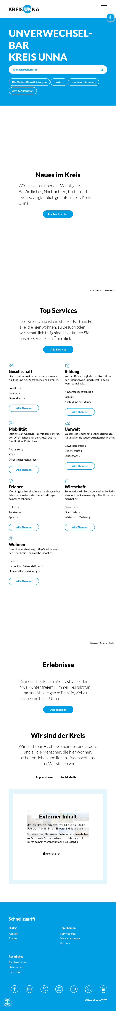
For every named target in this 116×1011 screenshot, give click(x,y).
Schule (68, 396)
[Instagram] (29, 989)
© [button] (3, 159)
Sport (12, 517)
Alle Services (58, 349)
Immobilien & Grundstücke (24, 566)
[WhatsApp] (88, 989)
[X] (44, 989)
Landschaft (71, 455)
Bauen (12, 561)
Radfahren (15, 449)
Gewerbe (70, 507)
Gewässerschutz (74, 445)
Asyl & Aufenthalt (23, 90)
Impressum (15, 972)
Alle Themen (24, 408)
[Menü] (103, 9)
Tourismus (15, 512)
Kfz (11, 454)
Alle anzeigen (58, 709)
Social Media (68, 777)
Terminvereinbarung (83, 82)
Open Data (71, 512)
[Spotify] (74, 989)
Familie (13, 393)
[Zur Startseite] (32, 9)
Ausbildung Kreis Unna (78, 401)
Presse (13, 938)
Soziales (13, 388)
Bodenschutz (72, 450)
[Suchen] (101, 70)
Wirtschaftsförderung (77, 517)
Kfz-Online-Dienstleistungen (29, 82)
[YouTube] (59, 989)
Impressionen (44, 777)
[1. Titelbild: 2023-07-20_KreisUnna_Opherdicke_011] (58, 159)
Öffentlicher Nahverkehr (23, 459)
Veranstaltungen (70, 938)
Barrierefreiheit (18, 962)
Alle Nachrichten (58, 214)
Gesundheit (16, 398)
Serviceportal (68, 933)
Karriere (59, 82)
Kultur (12, 507)
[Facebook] (14, 989)
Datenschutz (74, 838)
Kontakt (13, 933)
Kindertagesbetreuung (78, 391)
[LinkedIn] (103, 989)
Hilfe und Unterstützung (23, 571)
